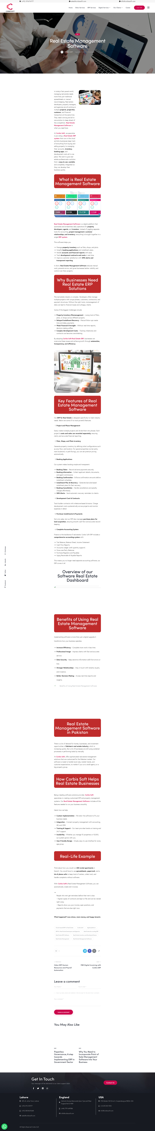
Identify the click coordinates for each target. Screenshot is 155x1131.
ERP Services (92, 8)
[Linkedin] (43, 1088)
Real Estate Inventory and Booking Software (85, 935)
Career (128, 8)
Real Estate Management (62, 939)
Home (71, 8)
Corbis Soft (80, 927)
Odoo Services (80, 8)
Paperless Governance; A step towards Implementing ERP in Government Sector (64, 1056)
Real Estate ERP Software (62, 935)
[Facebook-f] (33, 1088)
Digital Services (104, 8)
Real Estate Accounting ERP (91, 931)
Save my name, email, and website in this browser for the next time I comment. (77, 993)
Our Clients (117, 8)
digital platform (91, 927)
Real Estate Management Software (82, 939)
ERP (77, 34)
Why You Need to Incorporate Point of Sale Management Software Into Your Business (89, 1056)
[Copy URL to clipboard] (99, 951)
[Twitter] (38, 1088)
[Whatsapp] (47, 1088)
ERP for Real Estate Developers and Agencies (68, 931)
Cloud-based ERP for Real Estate (64, 927)
